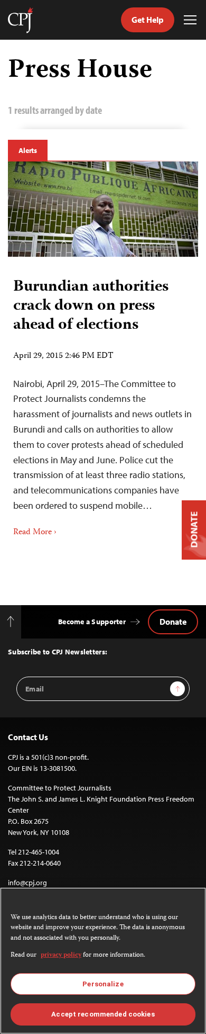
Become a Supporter (92, 621)
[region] (103, 960)
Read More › (35, 533)
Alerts (27, 150)
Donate (173, 621)
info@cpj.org (27, 882)
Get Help (148, 19)
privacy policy (61, 955)
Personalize (102, 984)
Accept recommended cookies (102, 1014)
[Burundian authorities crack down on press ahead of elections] (103, 209)
